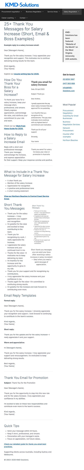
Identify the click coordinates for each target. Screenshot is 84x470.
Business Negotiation (33, 12)
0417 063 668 (69, 83)
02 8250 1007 (69, 79)
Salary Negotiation (70, 12)
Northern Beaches (70, 140)
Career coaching (8, 18)
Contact (22, 18)
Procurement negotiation (11, 12)
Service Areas (53, 12)
